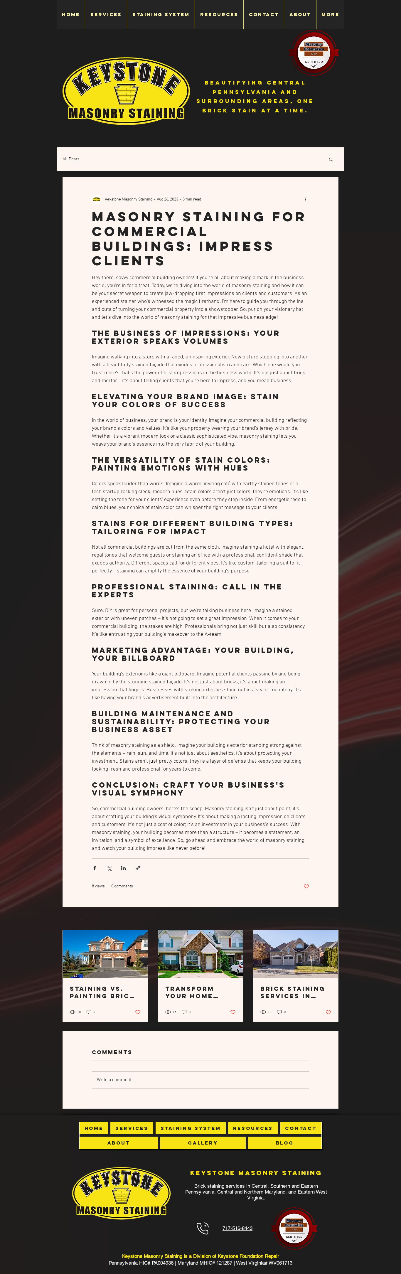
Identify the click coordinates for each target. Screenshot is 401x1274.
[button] (331, 159)
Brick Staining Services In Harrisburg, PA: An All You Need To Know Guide (292, 992)
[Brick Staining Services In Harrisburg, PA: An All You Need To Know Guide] (295, 954)
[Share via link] (138, 868)
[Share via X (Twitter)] (109, 868)
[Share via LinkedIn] (123, 868)
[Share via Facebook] (94, 868)
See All (332, 919)
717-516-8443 (237, 1228)
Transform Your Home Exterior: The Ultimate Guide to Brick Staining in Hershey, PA (198, 992)
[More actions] (305, 199)
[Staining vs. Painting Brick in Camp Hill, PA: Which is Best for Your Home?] (105, 954)
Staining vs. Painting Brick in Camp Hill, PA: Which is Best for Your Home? (102, 992)
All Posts (71, 159)
